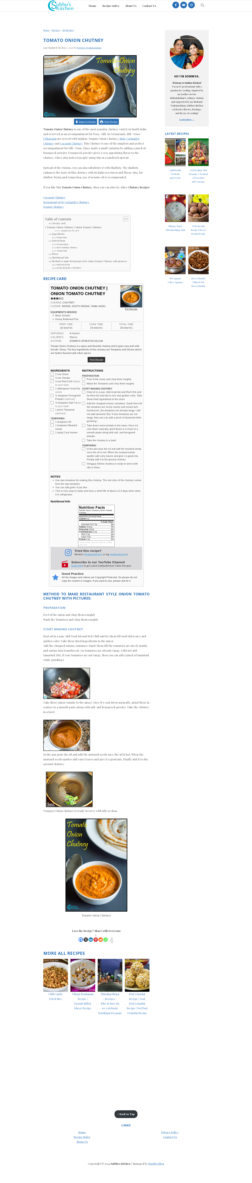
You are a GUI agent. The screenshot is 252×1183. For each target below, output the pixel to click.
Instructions (59, 240)
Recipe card (59, 223)
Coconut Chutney (71, 143)
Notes (55, 253)
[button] (52, 298)
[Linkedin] (91, 938)
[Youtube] (183, 5)
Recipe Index (82, 1137)
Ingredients (58, 233)
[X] (86, 938)
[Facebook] (175, 5)
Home (46, 30)
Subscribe (77, 565)
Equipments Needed (70, 230)
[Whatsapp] (105, 938)
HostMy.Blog (156, 1163)
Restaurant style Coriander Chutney (66, 202)
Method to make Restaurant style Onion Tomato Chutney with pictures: (89, 261)
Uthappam (50, 138)
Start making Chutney (67, 247)
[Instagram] (191, 5)
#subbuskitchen (118, 554)
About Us (82, 1142)
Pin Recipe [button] (131, 309)
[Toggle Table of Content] (124, 218)
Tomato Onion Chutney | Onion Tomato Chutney (74, 227)
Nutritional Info (60, 257)
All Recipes (68, 30)
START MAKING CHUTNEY (69, 268)
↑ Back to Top (126, 1114)
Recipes (56, 30)
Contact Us (170, 1137)
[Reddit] (100, 938)
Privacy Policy (170, 1132)
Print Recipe (110, 121)
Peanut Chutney (53, 207)
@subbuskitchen (93, 554)
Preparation (62, 244)
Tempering (61, 237)
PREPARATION (63, 264)
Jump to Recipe (87, 121)
